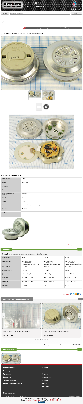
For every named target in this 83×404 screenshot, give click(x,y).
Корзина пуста (75, 9)
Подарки (45, 374)
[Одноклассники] (76, 293)
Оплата (44, 383)
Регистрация (39, 6)
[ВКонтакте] (71, 293)
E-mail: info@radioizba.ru (12, 383)
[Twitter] (74, 293)
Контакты (7, 377)
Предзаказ (7, 374)
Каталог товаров (9, 367)
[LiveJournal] (80, 293)
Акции (44, 371)
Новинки (45, 367)
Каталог (5, 13)
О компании (46, 377)
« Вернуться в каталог (74, 245)
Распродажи (8, 371)
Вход (29, 6)
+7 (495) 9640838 (35, 3)
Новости (45, 380)
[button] (3, 22)
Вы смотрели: (8, 349)
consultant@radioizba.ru (34, 400)
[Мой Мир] (78, 293)
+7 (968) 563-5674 (55, 400)
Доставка (45, 386)
